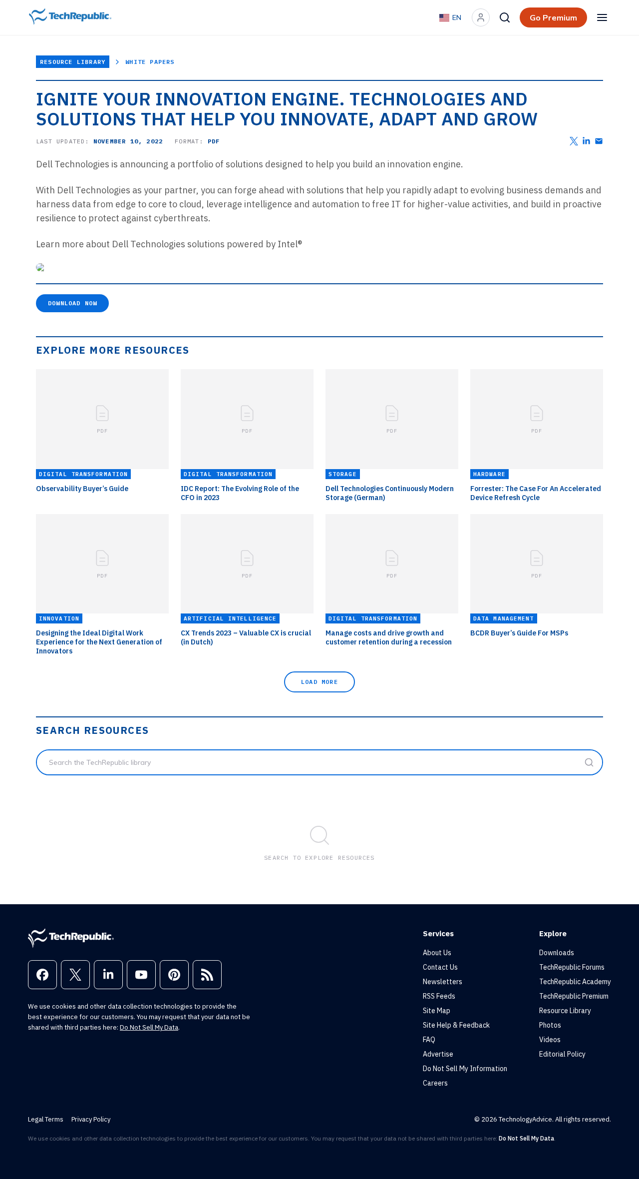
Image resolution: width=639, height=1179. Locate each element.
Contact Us (440, 967)
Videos (550, 1039)
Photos (550, 1025)
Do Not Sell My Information (465, 1068)
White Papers (149, 61)
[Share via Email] (599, 141)
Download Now (72, 303)
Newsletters (442, 981)
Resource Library (72, 61)
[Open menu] (602, 17)
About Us (437, 952)
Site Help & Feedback (456, 1025)
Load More (319, 681)
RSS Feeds (439, 996)
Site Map (436, 1010)
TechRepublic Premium (574, 996)
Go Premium (553, 17)
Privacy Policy (90, 1119)
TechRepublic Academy (575, 981)
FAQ (429, 1039)
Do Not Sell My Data (149, 1027)
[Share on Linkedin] (586, 141)
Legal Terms (45, 1119)
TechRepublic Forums (572, 967)
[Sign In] (481, 17)
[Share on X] (574, 141)
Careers (435, 1083)
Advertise (438, 1054)
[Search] (505, 17)
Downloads (556, 952)
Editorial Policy (562, 1054)
